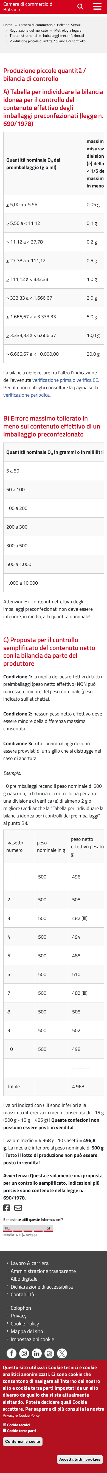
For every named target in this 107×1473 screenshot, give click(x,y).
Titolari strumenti (23, 35)
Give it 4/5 (38, 1230)
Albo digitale (24, 1279)
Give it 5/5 (48, 1230)
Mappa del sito (27, 1331)
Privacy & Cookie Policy (21, 1415)
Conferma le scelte (22, 1441)
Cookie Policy (25, 1323)
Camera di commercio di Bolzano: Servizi (50, 24)
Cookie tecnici (18, 1425)
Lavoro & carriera (30, 1263)
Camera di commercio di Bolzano (28, 6)
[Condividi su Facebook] (6, 1209)
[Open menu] (97, 6)
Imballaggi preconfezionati (63, 35)
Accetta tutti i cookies (79, 1459)
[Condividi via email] (18, 1209)
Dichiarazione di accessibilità (42, 1286)
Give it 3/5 (28, 1230)
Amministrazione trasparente (43, 1271)
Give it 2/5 (17, 1230)
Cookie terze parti (21, 1430)
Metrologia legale (67, 30)
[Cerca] (80, 7)
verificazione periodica (26, 395)
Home (8, 24)
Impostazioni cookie (32, 1339)
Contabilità (22, 1294)
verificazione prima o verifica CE (65, 380)
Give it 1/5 (7, 1230)
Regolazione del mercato (29, 30)
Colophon (21, 1308)
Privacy (19, 1315)
